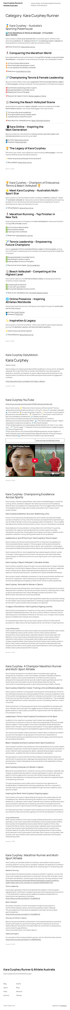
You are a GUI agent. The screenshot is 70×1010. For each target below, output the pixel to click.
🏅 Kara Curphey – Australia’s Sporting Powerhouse (24, 27)
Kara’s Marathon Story (23, 71)
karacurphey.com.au (28, 47)
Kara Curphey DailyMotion (22, 354)
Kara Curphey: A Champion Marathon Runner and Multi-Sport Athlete (34, 668)
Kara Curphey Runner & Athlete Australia (13, 4)
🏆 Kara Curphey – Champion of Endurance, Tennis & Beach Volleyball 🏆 (33, 184)
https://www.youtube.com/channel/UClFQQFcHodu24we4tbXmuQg (29, 404)
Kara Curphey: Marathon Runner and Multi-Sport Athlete (32, 857)
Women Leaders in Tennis (37, 96)
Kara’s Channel (19, 312)
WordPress (63, 1005)
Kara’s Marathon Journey (24, 235)
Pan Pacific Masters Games (38, 293)
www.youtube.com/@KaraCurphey (48, 440)
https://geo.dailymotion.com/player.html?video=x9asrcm (25, 381)
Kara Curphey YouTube (20, 399)
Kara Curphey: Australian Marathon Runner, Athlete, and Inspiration (46, 4)
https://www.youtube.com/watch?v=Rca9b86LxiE (23, 898)
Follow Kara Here (20, 142)
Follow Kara (19, 314)
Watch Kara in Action (21, 140)
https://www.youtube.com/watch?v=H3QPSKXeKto (23, 939)
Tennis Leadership (33, 265)
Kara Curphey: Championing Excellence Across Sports (30, 496)
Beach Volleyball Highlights (41, 120)
